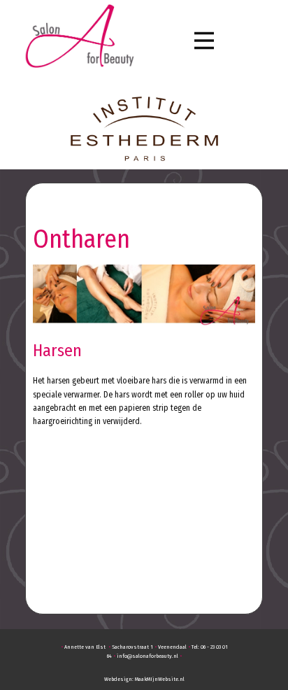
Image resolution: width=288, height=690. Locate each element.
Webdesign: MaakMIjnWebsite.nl (144, 679)
